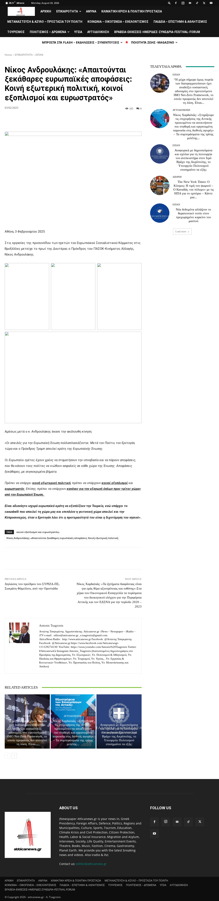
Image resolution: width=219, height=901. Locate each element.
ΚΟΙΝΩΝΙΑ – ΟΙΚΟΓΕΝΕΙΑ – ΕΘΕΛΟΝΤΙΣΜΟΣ (117, 21)
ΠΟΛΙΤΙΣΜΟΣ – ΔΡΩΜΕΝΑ (48, 32)
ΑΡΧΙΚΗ (45, 11)
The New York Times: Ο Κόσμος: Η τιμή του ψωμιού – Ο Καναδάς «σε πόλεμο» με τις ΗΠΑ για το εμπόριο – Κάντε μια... (193, 189)
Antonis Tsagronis (51, 625)
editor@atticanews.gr (91, 864)
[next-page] (14, 755)
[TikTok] (197, 3)
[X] (204, 3)
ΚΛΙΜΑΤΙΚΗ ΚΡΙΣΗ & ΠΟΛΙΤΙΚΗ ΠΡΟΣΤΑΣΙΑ (131, 11)
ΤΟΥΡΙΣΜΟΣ (16, 32)
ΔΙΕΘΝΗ (177, 177)
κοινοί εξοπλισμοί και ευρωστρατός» (37, 532)
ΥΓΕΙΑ (78, 32)
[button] (169, 3)
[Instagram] (183, 3)
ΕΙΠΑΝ (39, 55)
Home (8, 55)
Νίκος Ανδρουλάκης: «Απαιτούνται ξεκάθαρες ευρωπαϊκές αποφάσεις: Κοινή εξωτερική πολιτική (62, 538)
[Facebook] (176, 3)
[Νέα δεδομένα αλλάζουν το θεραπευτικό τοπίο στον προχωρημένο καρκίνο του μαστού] (159, 213)
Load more (180, 231)
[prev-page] (7, 755)
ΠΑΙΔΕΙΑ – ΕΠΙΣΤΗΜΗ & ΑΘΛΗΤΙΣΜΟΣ (180, 21)
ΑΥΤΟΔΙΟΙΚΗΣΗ (98, 32)
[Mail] (190, 3)
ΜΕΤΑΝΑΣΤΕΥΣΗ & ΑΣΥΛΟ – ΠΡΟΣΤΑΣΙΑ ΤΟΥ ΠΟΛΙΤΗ (44, 21)
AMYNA (91, 11)
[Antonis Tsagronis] (22, 646)
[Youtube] (211, 3)
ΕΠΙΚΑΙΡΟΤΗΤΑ (67, 11)
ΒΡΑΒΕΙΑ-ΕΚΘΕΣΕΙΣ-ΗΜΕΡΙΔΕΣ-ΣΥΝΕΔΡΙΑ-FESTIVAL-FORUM (157, 32)
